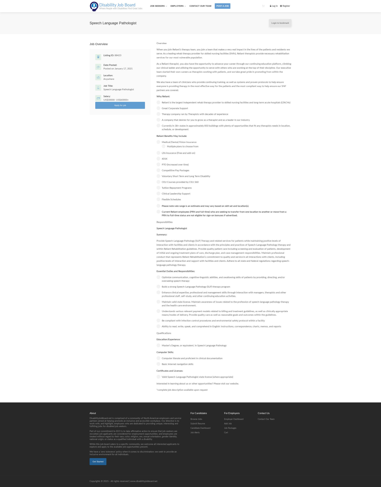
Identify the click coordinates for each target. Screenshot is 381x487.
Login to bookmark (280, 23)
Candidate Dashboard (200, 428)
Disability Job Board (117, 5)
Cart (226, 433)
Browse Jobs (196, 419)
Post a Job (222, 6)
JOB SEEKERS (157, 6)
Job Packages (230, 428)
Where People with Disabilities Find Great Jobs (120, 9)
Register (286, 6)
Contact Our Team (200, 6)
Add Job (228, 424)
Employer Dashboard (233, 419)
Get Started (98, 461)
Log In (275, 6)
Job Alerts (195, 433)
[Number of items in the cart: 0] (263, 6)
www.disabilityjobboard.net (143, 481)
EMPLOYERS (177, 6)
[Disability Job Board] (94, 9)
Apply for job (120, 105)
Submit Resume (197, 424)
